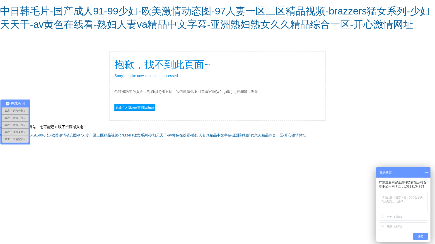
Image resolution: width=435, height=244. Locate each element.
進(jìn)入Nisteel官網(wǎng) (135, 107)
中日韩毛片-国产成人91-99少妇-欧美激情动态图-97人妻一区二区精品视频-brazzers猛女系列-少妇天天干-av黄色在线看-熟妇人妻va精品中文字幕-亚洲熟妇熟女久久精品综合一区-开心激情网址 (153, 135)
